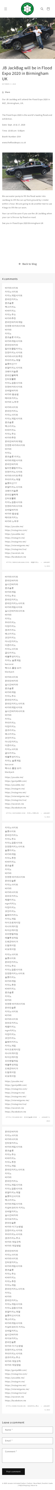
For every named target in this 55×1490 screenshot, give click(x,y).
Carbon (29, 1483)
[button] (6, 9)
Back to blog (29, 263)
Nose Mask (37, 1483)
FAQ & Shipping (24, 1485)
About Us (34, 1485)
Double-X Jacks (47, 1483)
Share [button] (7, 92)
